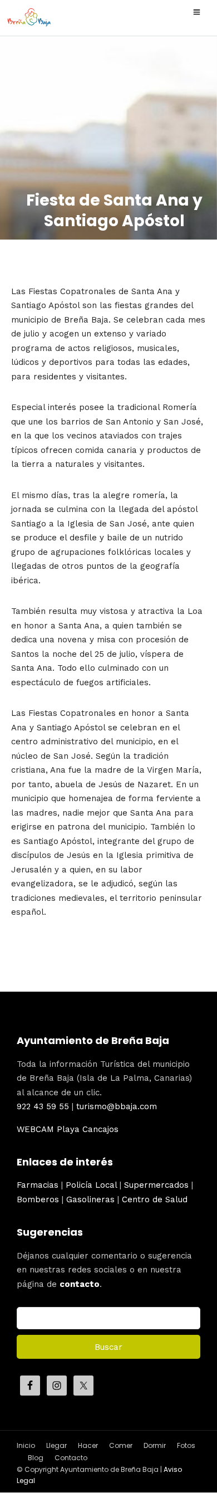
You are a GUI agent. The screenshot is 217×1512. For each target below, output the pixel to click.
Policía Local (91, 1185)
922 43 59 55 (43, 1106)
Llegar (56, 1445)
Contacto (71, 1457)
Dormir (155, 1445)
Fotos (186, 1445)
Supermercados (156, 1185)
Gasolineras (90, 1199)
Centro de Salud (155, 1199)
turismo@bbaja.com (116, 1106)
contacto (80, 1284)
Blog (35, 1457)
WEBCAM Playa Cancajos (68, 1129)
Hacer (88, 1445)
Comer (120, 1445)
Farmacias (37, 1185)
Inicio (26, 1445)
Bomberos (38, 1199)
